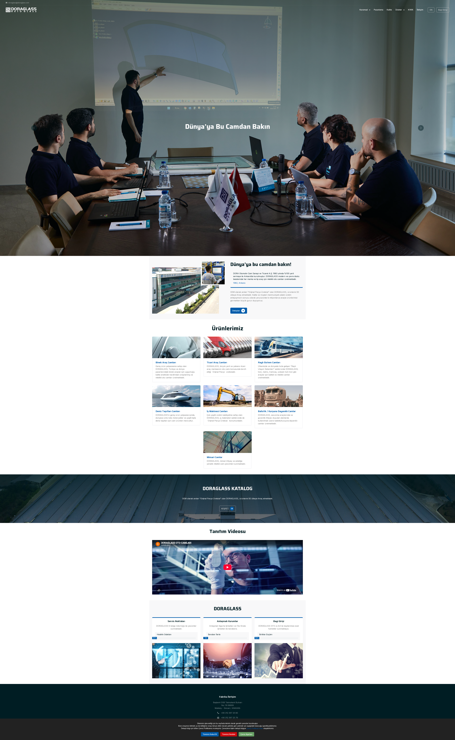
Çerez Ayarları (246, 734)
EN (431, 10)
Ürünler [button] (398, 10)
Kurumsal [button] (363, 10)
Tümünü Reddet (228, 734)
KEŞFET (225, 508)
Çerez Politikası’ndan (254, 728)
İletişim (420, 10)
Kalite (389, 10)
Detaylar (236, 310)
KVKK (410, 10)
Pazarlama (378, 10)
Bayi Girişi (442, 10)
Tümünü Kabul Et (210, 734)
